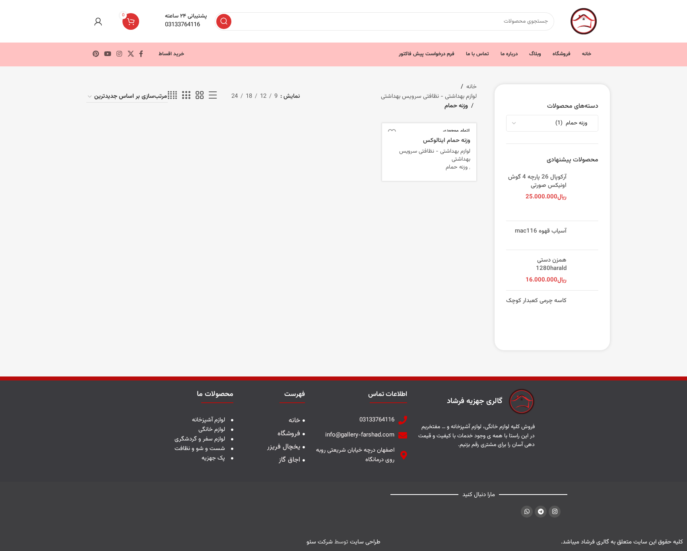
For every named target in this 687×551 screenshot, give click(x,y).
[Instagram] (555, 512)
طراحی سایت (365, 542)
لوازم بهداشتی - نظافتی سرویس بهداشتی (429, 96)
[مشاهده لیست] (213, 95)
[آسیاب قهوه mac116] (585, 235)
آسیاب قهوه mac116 (541, 231)
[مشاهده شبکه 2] (200, 95)
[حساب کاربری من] (98, 21)
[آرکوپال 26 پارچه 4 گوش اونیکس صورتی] (585, 194)
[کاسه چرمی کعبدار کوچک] (585, 313)
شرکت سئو (320, 542)
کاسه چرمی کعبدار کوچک (536, 301)
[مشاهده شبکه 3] (186, 95)
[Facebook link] (141, 54)
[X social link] (130, 54)
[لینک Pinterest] (95, 54)
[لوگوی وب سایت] (583, 21)
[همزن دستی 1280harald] (585, 270)
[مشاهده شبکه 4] (172, 95)
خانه (471, 86)
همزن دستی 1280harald (551, 264)
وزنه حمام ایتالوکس (446, 140)
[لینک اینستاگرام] (119, 54)
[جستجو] (223, 21)
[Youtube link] (107, 54)
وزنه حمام (457, 167)
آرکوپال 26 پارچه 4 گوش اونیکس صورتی (537, 181)
